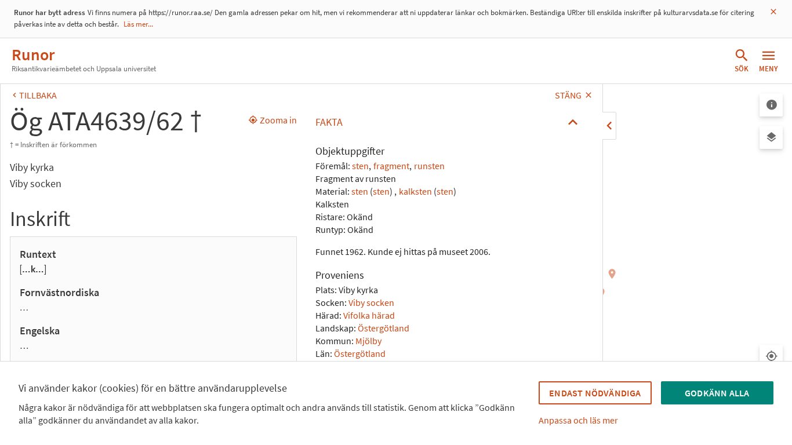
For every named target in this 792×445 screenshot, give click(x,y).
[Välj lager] (771, 137)
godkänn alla (717, 393)
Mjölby (368, 340)
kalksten (415, 191)
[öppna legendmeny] (771, 104)
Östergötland (383, 328)
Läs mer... (138, 24)
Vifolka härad (369, 315)
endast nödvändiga (595, 393)
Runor (33, 54)
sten (360, 166)
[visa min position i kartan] (771, 356)
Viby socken (371, 302)
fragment (391, 166)
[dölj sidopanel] (609, 126)
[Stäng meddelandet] (773, 12)
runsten (429, 166)
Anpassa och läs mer (578, 420)
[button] (449, 122)
